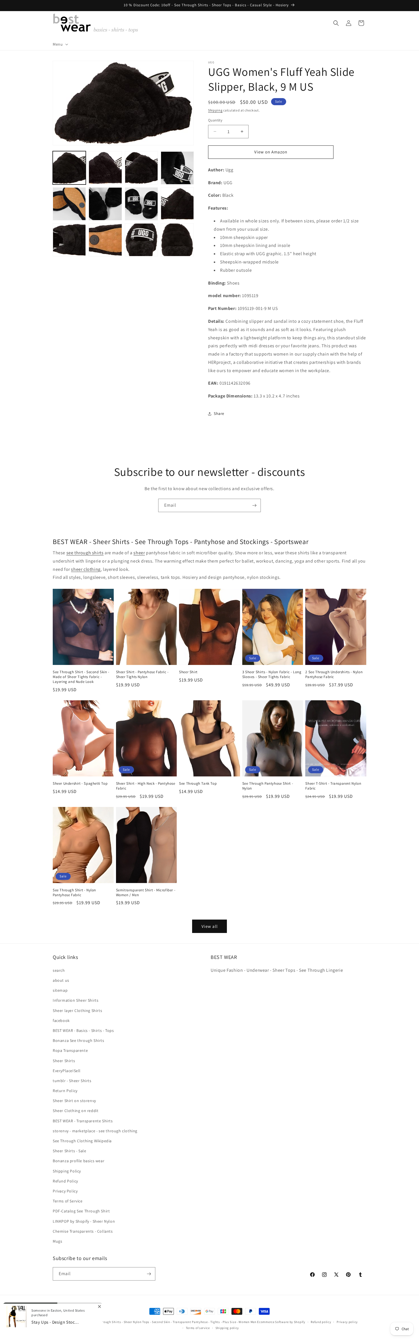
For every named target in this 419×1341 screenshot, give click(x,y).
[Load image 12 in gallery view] (177, 239)
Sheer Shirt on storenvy (74, 1100)
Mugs (57, 1241)
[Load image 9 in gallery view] (69, 239)
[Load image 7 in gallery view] (141, 203)
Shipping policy (227, 1328)
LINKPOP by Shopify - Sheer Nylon (84, 1221)
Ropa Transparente (70, 1050)
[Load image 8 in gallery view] (177, 203)
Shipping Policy (67, 1171)
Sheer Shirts (64, 1060)
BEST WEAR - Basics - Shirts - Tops (83, 1030)
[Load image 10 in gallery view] (105, 239)
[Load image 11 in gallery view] (141, 239)
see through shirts (85, 553)
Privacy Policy (65, 1191)
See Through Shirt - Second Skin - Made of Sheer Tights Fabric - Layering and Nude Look (81, 677)
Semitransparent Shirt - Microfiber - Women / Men (146, 892)
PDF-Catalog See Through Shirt (81, 1211)
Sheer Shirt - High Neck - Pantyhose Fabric (145, 786)
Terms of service (198, 1328)
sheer (139, 553)
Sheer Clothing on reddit (75, 1110)
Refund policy (321, 1322)
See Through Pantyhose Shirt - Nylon (267, 786)
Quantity (215, 120)
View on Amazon (270, 152)
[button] (59, 44)
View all (210, 926)
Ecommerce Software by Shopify (281, 1322)
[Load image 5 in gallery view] (69, 203)
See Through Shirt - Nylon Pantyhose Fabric (74, 892)
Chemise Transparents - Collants (83, 1231)
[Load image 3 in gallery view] (141, 167)
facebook (61, 1020)
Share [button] (219, 413)
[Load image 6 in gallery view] (105, 203)
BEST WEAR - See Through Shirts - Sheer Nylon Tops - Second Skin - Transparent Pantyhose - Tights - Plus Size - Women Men (165, 1322)
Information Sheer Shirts (75, 1000)
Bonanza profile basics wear (78, 1160)
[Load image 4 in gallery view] (177, 167)
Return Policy (65, 1090)
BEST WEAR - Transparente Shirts (83, 1120)
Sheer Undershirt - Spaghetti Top (80, 783)
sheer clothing (85, 569)
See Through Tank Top (198, 783)
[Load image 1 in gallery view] (69, 167)
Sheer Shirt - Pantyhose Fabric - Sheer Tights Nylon (142, 674)
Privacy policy (347, 1322)
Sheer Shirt (188, 672)
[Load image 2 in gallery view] (105, 167)
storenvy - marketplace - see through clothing (95, 1130)
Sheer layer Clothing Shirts (77, 1010)
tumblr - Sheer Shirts (72, 1080)
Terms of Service (68, 1201)
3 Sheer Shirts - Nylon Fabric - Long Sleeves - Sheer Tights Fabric (272, 674)
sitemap (60, 990)
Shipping (215, 110)
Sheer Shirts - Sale (69, 1150)
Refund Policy (65, 1181)
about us (61, 980)
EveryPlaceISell (67, 1070)
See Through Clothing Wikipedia (82, 1140)
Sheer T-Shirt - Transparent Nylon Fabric (333, 786)
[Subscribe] (254, 505)
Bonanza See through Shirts (78, 1040)
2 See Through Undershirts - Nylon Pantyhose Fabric (334, 674)
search (59, 970)
